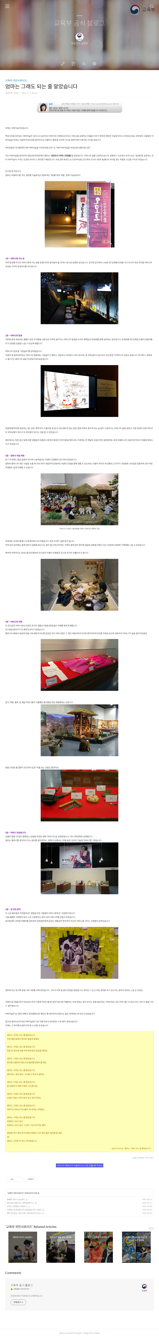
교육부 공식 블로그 (79, 23)
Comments (13, 1273)
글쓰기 (63, 64)
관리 (95, 64)
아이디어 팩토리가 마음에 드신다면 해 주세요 (79, 1165)
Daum (79, 1333)
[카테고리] (7, 6)
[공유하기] (16, 1179)
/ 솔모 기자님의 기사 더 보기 (143, 1158)
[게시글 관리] (20, 1179)
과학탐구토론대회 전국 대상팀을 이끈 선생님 (24, 1210)
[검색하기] (152, 6)
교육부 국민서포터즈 (16, 80)
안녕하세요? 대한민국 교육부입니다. (27, 1296)
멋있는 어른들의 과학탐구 (17, 1206)
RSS (84, 64)
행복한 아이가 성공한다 (16, 1199)
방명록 (74, 64)
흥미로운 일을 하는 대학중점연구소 (20, 1203)
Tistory (97, 1333)
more (151, 1228)
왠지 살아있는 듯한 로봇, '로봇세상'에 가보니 (24, 1213)
